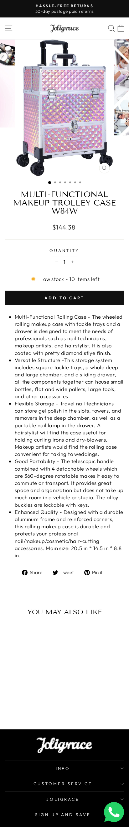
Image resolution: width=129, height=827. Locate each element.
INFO (63, 768)
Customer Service (63, 783)
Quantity (64, 250)
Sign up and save (63, 814)
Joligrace (63, 799)
